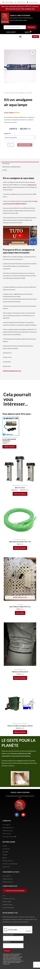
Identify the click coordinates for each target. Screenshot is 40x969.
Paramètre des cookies (8, 907)
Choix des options (20, 494)
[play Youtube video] (20, 235)
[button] (20, 36)
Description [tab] (6, 163)
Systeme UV (12, 92)
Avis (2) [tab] (4, 170)
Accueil (6, 92)
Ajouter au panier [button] (9, 446)
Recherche (31, 27)
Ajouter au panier (24, 145)
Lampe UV (7, 133)
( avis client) (8, 112)
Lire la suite (20, 613)
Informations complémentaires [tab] (11, 167)
